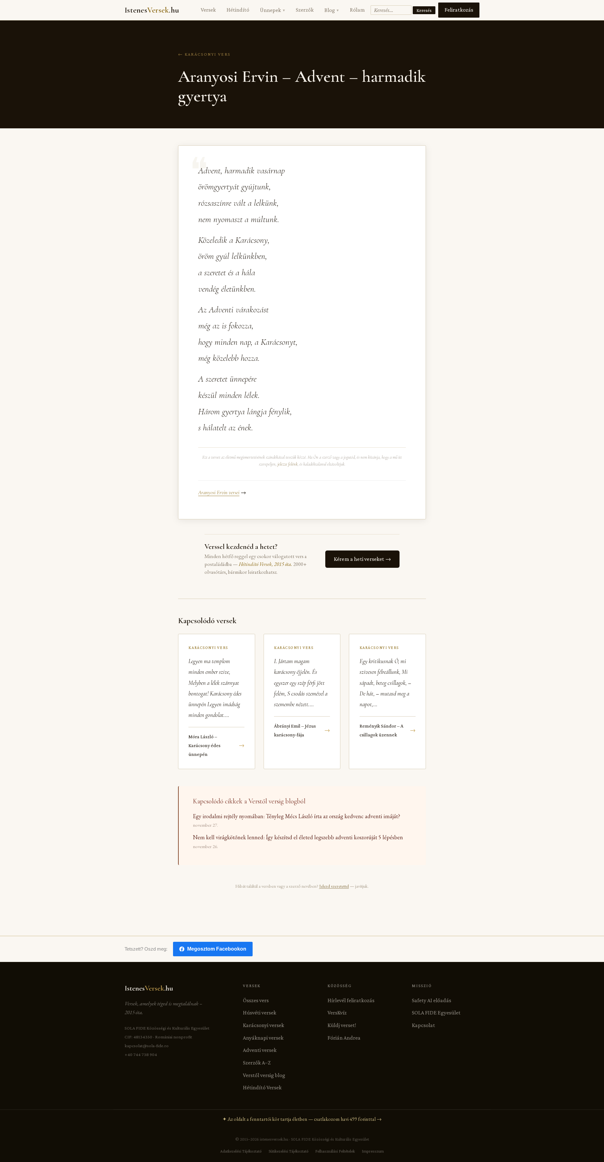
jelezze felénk (287, 464)
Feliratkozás (459, 10)
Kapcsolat (423, 1025)
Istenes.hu (152, 10)
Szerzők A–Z (257, 1062)
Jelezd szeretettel (334, 886)
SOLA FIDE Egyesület (436, 1012)
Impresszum (373, 1151)
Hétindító (237, 10)
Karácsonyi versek (263, 1025)
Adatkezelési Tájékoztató (241, 1151)
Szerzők (305, 10)
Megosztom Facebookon (216, 949)
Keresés (424, 10)
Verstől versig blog (264, 1075)
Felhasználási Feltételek (335, 1151)
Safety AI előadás (431, 1000)
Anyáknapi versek (263, 1038)
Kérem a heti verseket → (362, 559)
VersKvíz (337, 1012)
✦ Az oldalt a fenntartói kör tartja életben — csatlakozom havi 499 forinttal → (302, 1119)
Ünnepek (272, 10)
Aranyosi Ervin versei (218, 492)
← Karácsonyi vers (204, 54)
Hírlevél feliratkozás (350, 1000)
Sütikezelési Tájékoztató (289, 1151)
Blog (331, 10)
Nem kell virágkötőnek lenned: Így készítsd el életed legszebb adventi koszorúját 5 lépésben (298, 837)
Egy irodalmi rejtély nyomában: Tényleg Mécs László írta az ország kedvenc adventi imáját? (296, 816)
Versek (208, 10)
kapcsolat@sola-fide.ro (147, 1045)
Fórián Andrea (344, 1038)
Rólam (357, 10)
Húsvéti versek (259, 1012)
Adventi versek (260, 1050)
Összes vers (256, 1000)
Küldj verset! (341, 1025)
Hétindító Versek (262, 1087)
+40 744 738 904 (141, 1054)
